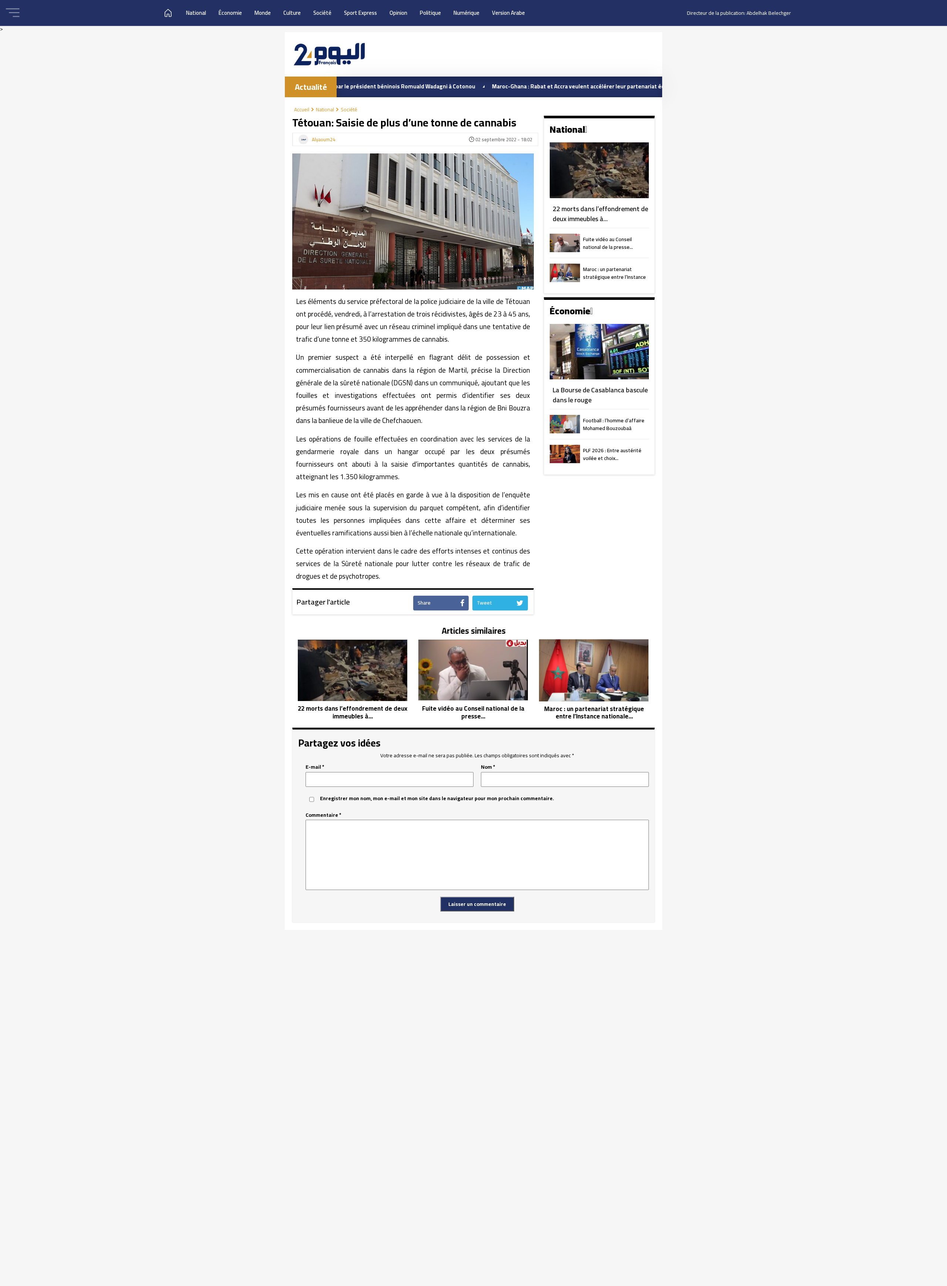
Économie (230, 12)
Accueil (301, 109)
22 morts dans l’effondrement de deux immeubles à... (600, 214)
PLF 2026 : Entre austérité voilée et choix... (612, 455)
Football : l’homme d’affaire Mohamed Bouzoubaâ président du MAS (613, 425)
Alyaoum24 (323, 140)
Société (322, 12)
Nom (488, 767)
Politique (430, 12)
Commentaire (323, 815)
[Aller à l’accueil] (329, 54)
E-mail (315, 767)
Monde (263, 12)
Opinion (398, 12)
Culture (292, 12)
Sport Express (360, 12)
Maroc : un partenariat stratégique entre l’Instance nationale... (614, 273)
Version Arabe (508, 12)
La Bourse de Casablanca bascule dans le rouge (600, 395)
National (196, 12)
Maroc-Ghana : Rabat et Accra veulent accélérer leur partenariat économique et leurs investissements (576, 86)
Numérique (466, 12)
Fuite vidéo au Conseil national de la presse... (608, 244)
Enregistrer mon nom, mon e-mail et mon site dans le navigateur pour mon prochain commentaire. (437, 798)
